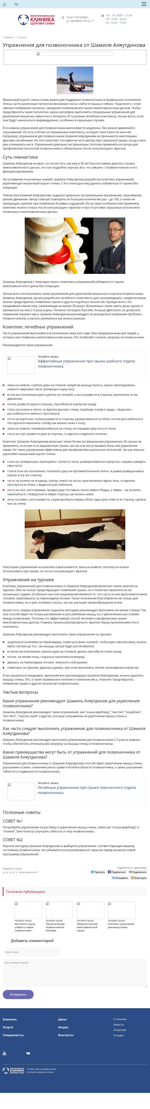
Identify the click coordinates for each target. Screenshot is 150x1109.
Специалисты (13, 1035)
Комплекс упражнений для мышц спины (121, 925)
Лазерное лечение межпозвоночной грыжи (87, 927)
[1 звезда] (4, 872)
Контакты (66, 1035)
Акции (63, 1027)
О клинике (120, 1019)
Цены (62, 1019)
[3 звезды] (10, 872)
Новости (118, 1024)
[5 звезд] (16, 872)
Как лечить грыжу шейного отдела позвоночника (25, 927)
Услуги (8, 1027)
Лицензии (119, 1030)
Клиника (10, 1019)
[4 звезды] (13, 872)
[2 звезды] (7, 872)
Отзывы (118, 1035)
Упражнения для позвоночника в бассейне (55, 927)
